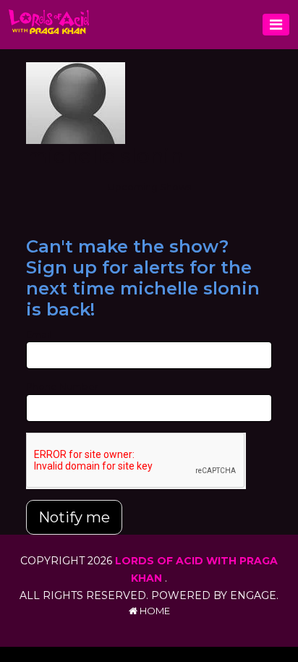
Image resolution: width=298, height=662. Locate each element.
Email (38, 334)
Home (153, 610)
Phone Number (62, 386)
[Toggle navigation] (276, 24)
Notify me (74, 517)
